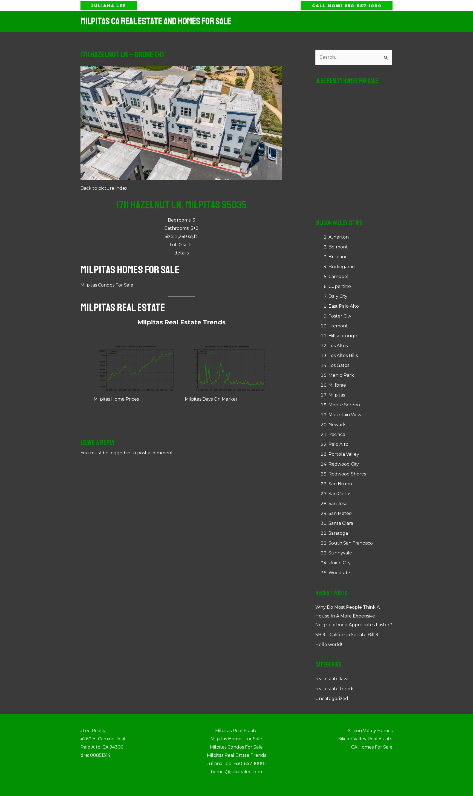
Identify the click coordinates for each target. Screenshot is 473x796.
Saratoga (338, 533)
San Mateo (340, 513)
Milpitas (336, 395)
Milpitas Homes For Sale (129, 270)
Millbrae (337, 385)
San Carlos (339, 493)
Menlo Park (341, 375)
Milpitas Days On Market (211, 399)
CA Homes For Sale (372, 747)
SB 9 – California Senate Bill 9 (346, 634)
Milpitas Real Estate (122, 308)
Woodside (339, 572)
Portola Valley (343, 454)
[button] (108, 5)
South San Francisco (350, 543)
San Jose (337, 503)
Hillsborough (342, 335)
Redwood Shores (347, 474)
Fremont (338, 325)
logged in (119, 452)
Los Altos (338, 345)
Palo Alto (338, 444)
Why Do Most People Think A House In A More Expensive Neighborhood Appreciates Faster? (353, 616)
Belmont (338, 247)
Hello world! (328, 644)
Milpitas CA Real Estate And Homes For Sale (155, 21)
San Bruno (340, 483)
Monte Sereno (344, 404)
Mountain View (344, 414)
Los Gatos (338, 365)
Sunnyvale (340, 553)
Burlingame (341, 266)
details (181, 253)
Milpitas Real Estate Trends (181, 322)
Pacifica (336, 434)
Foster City (339, 316)
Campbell (339, 276)
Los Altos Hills (343, 355)
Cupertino (339, 286)
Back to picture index (104, 188)
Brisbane (338, 256)
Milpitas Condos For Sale (106, 285)
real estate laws (332, 678)
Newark (337, 424)
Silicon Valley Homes (370, 730)
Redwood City (343, 464)
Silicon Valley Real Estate (365, 738)
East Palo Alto (343, 306)
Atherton (338, 237)
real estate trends (334, 688)
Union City (339, 562)
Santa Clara (340, 523)
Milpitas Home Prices (116, 399)
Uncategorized (331, 698)
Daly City (337, 296)
